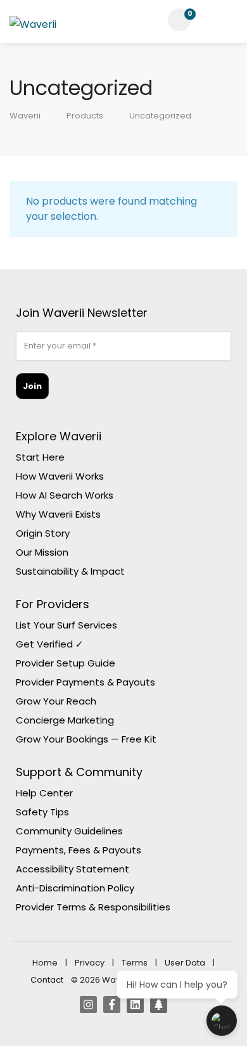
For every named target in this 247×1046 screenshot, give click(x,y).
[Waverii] (33, 27)
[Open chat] (221, 1020)
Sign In (212, 20)
